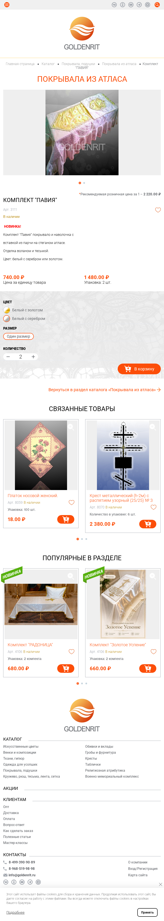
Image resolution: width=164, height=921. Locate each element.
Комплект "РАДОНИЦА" (30, 644)
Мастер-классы (15, 843)
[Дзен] (147, 4)
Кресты (91, 758)
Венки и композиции (19, 752)
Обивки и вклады (99, 746)
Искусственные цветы (20, 746)
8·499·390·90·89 (22, 862)
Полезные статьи (17, 837)
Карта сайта (138, 875)
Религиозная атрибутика (105, 770)
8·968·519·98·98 (22, 869)
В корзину (144, 368)
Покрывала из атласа (119, 64)
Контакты (14, 854)
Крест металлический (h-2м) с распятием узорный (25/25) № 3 (121, 498)
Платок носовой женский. (33, 495)
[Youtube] (130, 4)
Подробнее (15, 912)
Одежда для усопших (20, 764)
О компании (137, 862)
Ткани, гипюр (13, 758)
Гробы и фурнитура (100, 752)
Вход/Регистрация (143, 869)
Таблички (93, 764)
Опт (6, 807)
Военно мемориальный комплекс (112, 776)
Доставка (11, 813)
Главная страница (20, 64)
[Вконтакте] (114, 4)
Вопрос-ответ (14, 825)
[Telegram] (139, 4)
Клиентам (14, 799)
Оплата (9, 819)
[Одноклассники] (122, 4)
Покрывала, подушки (78, 64)
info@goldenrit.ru (22, 875)
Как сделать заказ (18, 831)
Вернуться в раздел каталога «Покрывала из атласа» (102, 389)
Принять (147, 912)
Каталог (48, 64)
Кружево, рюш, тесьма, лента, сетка (31, 776)
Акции (10, 788)
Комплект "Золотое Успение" (118, 644)
